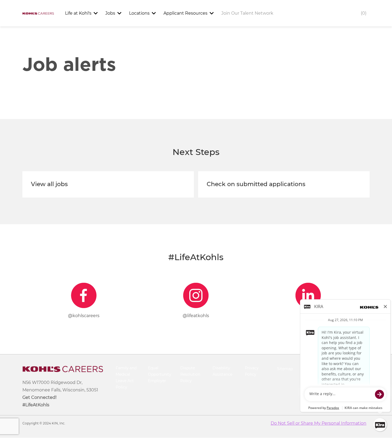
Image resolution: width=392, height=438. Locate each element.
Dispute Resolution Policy (190, 374)
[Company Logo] (38, 13)
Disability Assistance (222, 371)
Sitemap (285, 368)
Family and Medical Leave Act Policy (126, 377)
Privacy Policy (252, 371)
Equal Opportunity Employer (159, 374)
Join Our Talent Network (247, 13)
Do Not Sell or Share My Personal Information (318, 423)
